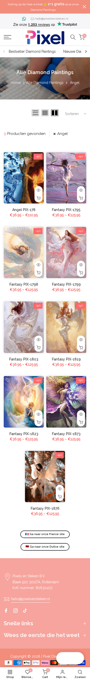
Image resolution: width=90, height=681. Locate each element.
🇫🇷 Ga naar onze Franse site (45, 534)
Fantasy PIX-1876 (45, 508)
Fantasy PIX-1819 (66, 359)
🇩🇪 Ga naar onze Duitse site (45, 546)
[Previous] (4, 51)
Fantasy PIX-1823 (24, 434)
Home (16, 83)
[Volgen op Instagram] (15, 611)
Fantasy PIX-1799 (66, 284)
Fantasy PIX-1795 (66, 210)
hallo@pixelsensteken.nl (51, 18)
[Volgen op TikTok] (25, 611)
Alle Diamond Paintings (45, 83)
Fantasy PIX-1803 (23, 359)
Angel (62, 133)
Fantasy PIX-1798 (24, 284)
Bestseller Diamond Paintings (32, 51)
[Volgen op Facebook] (6, 611)
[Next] (86, 51)
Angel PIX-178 (24, 210)
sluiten (84, 7)
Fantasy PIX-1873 (66, 434)
